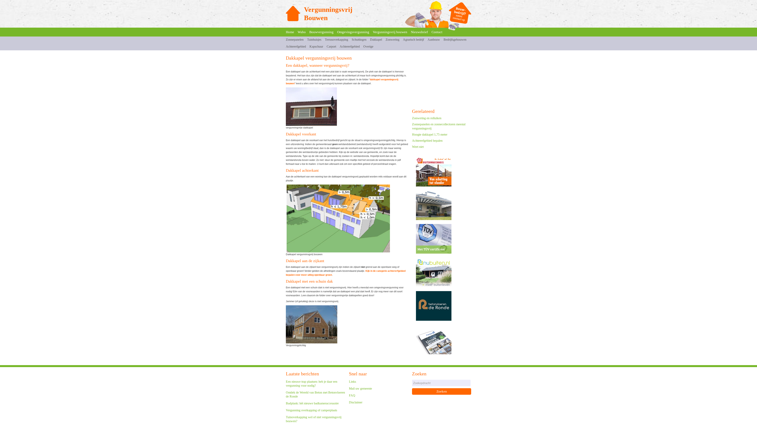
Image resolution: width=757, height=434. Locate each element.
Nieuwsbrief (419, 32)
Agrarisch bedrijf (413, 39)
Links (352, 381)
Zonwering (392, 39)
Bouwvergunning (321, 32)
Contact (437, 32)
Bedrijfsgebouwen (455, 39)
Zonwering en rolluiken (426, 118)
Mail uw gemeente (360, 388)
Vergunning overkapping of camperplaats (311, 410)
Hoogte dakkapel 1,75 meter (429, 134)
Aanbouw (434, 39)
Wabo (302, 32)
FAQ (352, 395)
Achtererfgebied (296, 46)
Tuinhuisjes (314, 39)
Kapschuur (316, 46)
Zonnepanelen (295, 39)
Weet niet (418, 146)
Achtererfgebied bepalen (427, 140)
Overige (368, 46)
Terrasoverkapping (336, 39)
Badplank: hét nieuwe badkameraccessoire (312, 403)
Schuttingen (359, 39)
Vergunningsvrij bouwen (390, 32)
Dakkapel (376, 39)
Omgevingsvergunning (353, 32)
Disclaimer (355, 402)
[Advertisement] (441, 80)
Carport (331, 46)
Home (290, 32)
